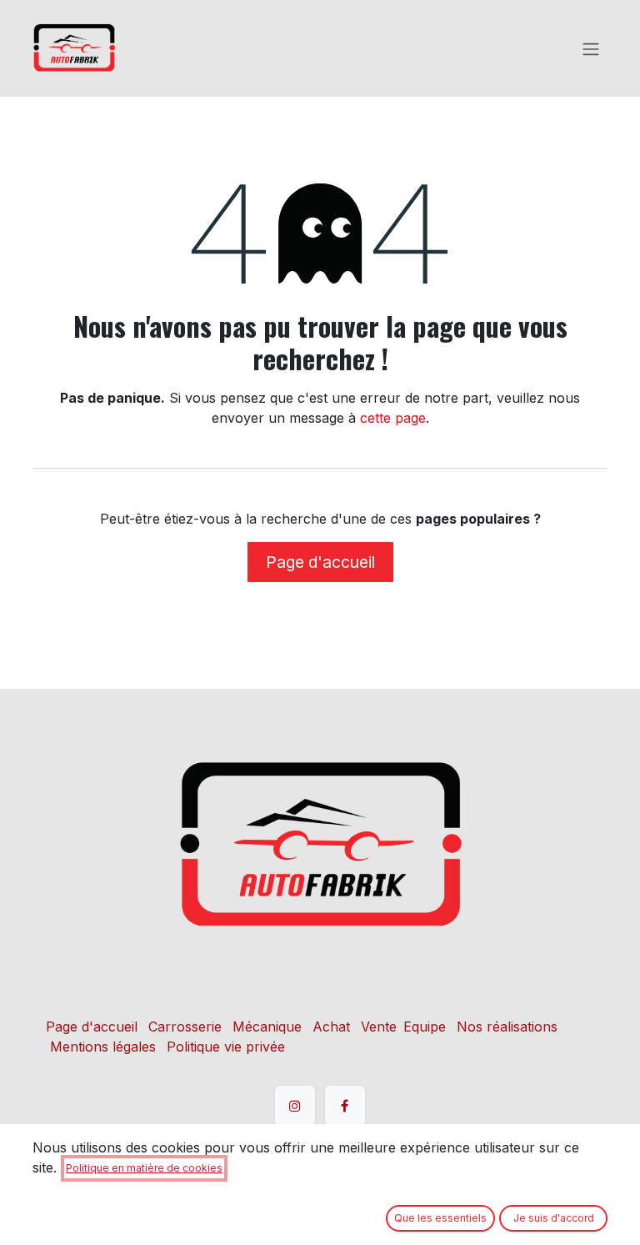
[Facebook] (345, 1106)
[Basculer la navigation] (591, 48)
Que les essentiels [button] (440, 1218)
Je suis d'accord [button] (553, 1218)
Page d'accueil (320, 562)
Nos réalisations (507, 1026)
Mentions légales (103, 1046)
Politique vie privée (226, 1046)
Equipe (424, 1026)
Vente (379, 1026)
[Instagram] (295, 1106)
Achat (331, 1026)
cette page (393, 417)
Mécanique (267, 1026)
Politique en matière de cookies (144, 1168)
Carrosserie (185, 1026)
